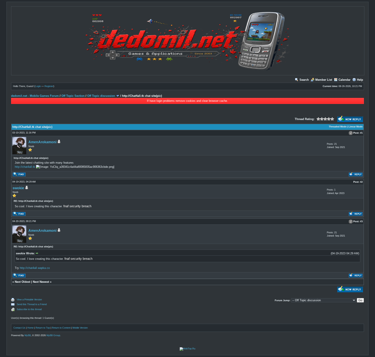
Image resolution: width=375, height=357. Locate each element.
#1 (361, 133)
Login (38, 86)
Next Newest (41, 281)
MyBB (28, 335)
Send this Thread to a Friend (32, 304)
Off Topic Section (73, 95)
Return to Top (43, 327)
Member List (323, 79)
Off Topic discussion (101, 95)
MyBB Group (53, 335)
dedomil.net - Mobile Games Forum (35, 95)
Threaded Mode (338, 126)
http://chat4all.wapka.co (35, 268)
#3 (361, 221)
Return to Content (61, 327)
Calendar (344, 79)
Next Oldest (22, 281)
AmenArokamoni (42, 142)
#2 (361, 182)
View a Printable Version (29, 299)
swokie (18, 188)
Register (48, 86)
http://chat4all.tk (25, 166)
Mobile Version (80, 327)
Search (304, 79)
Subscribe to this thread (29, 309)
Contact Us (19, 327)
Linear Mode (356, 126)
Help (360, 79)
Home (30, 327)
